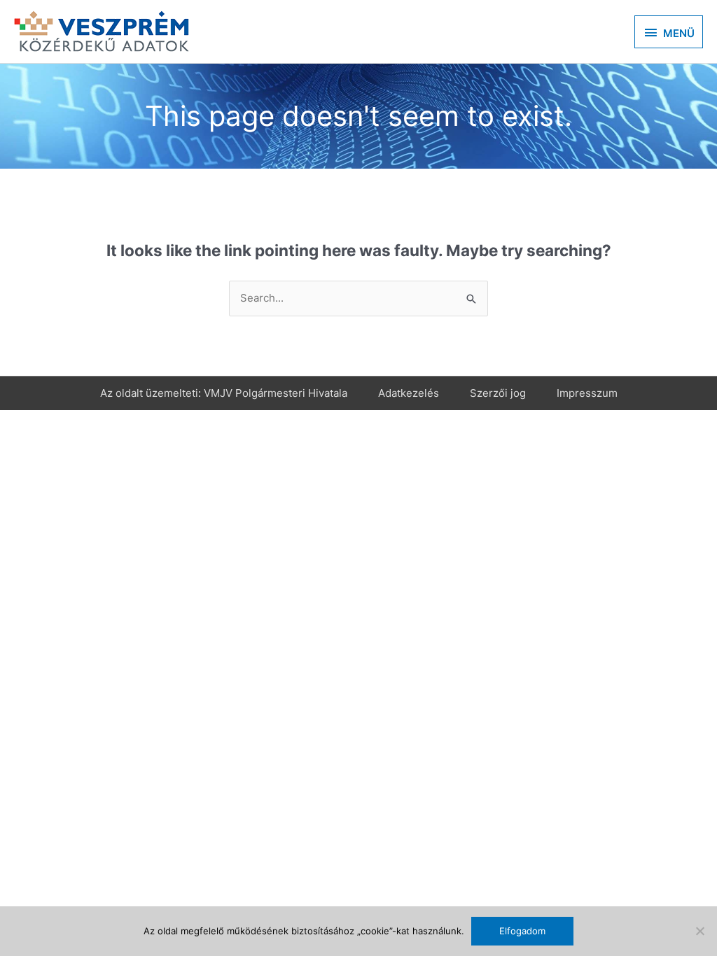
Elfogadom (522, 930)
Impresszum (587, 393)
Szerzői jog (498, 393)
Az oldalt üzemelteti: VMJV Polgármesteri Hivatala (223, 393)
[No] (699, 931)
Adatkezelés (408, 393)
